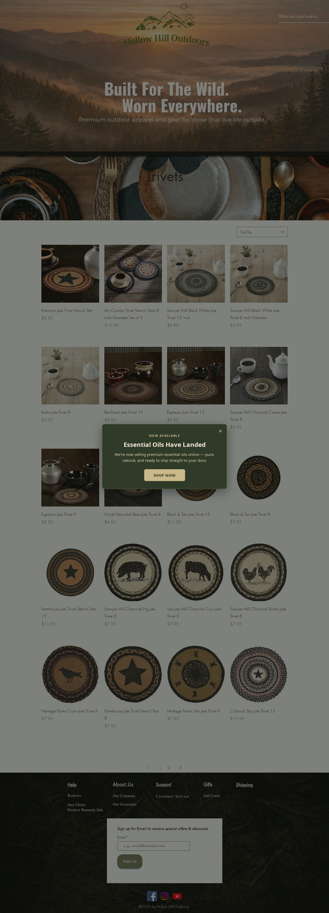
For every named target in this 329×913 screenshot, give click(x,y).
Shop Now (164, 475)
